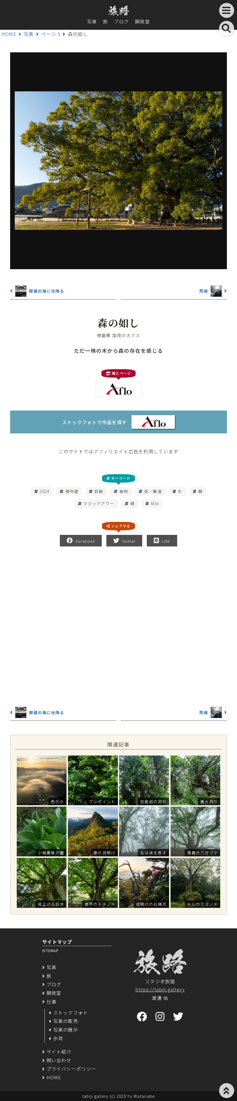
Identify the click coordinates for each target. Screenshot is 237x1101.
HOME (8, 33)
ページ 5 (50, 33)
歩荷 (58, 1038)
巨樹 (99, 491)
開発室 (142, 21)
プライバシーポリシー (71, 1068)
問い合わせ (59, 1060)
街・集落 (153, 491)
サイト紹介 (59, 1051)
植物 (123, 491)
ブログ (121, 21)
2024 (44, 491)
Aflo (155, 503)
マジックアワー (98, 503)
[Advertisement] (118, 625)
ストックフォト (70, 1012)
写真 (92, 21)
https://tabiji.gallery (160, 989)
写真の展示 (65, 1029)
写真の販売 (65, 1020)
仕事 (51, 1001)
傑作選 (72, 491)
